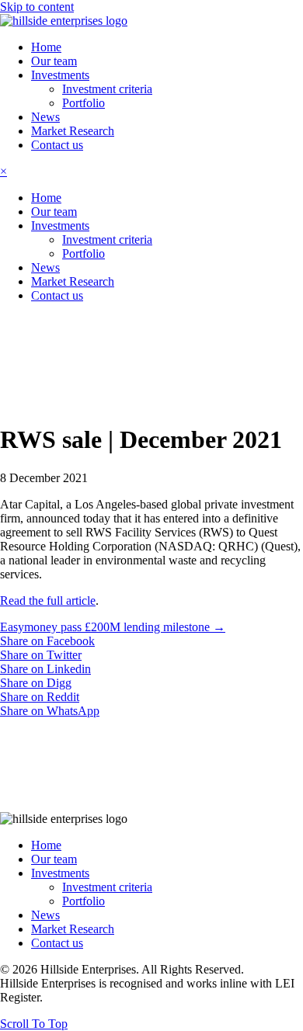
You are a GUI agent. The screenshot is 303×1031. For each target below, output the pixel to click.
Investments (60, 873)
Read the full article (48, 600)
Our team (54, 859)
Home (46, 845)
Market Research (72, 929)
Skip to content (37, 6)
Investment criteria (107, 887)
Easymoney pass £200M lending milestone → (112, 627)
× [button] (3, 171)
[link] (46, 47)
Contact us (57, 942)
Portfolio (83, 901)
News (45, 915)
